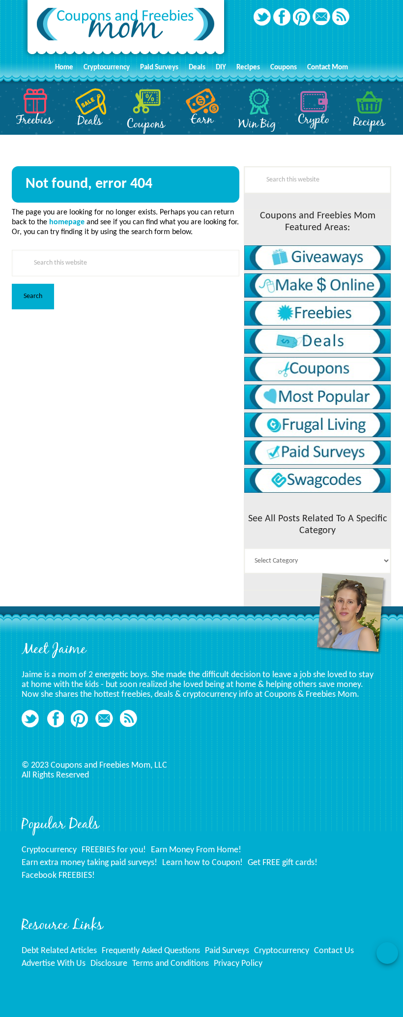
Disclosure (108, 963)
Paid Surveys (227, 951)
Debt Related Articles (59, 951)
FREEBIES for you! (114, 850)
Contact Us (334, 951)
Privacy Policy (238, 963)
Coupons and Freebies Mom (126, 30)
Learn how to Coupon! (202, 862)
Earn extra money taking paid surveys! (89, 862)
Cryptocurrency (49, 850)
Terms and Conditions (170, 963)
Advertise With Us (54, 963)
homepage (67, 222)
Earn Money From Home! (196, 850)
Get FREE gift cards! (282, 862)
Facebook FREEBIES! (58, 875)
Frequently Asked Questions (151, 951)
